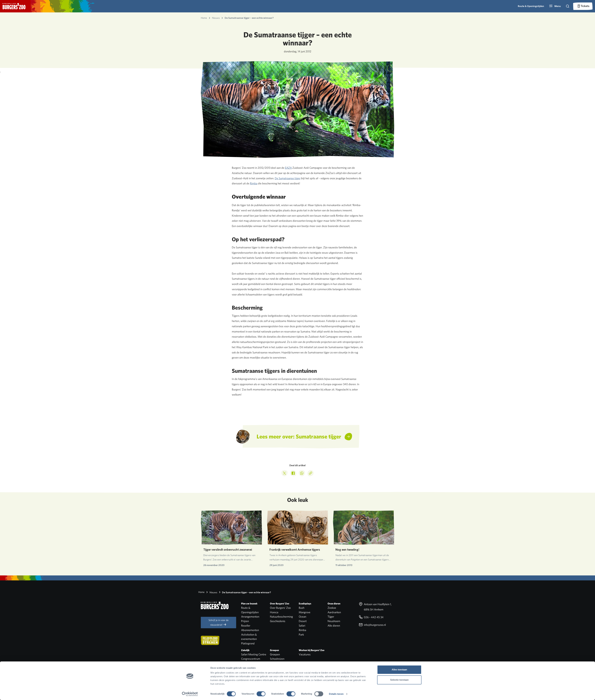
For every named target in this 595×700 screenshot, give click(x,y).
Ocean (302, 616)
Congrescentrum (250, 658)
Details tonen (336, 694)
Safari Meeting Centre (253, 654)
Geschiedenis (277, 621)
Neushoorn (334, 621)
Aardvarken (334, 612)
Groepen (275, 654)
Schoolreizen (277, 658)
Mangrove (304, 612)
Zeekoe (332, 608)
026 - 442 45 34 (373, 617)
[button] (555, 6)
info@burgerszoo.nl (374, 625)
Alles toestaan (399, 669)
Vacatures (305, 654)
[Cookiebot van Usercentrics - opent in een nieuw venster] (189, 694)
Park (301, 634)
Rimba (253, 183)
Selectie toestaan (399, 679)
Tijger (331, 616)
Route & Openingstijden (531, 6)
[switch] (261, 693)
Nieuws (213, 592)
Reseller (245, 625)
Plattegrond (248, 643)
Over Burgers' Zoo (280, 608)
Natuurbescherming (281, 616)
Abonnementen (250, 630)
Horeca (274, 612)
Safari (302, 625)
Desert (303, 621)
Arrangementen (250, 616)
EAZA (288, 167)
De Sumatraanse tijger (287, 178)
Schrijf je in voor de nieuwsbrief (219, 622)
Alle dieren (334, 625)
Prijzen (245, 621)
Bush (301, 608)
